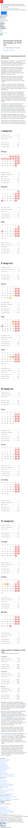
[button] (1, 30)
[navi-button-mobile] (1, 34)
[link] (2, 26)
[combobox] (3, 825)
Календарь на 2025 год (9, 50)
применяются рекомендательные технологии (11, 815)
